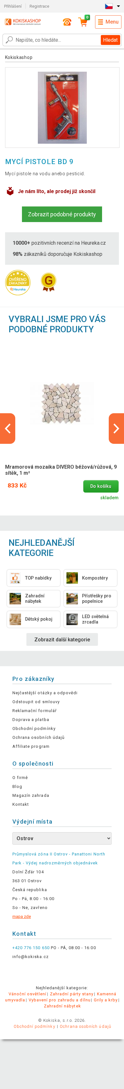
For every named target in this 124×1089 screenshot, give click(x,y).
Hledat (110, 40)
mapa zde (21, 916)
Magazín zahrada (30, 795)
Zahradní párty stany (72, 994)
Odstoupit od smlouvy (36, 701)
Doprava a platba (30, 719)
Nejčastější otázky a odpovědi (45, 692)
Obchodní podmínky (34, 728)
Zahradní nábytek (62, 1006)
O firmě (20, 777)
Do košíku (100, 486)
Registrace (39, 6)
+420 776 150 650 (31, 947)
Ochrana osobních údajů (38, 737)
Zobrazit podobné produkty (62, 214)
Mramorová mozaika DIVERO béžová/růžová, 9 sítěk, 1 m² (61, 470)
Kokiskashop (19, 57)
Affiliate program (31, 746)
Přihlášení (13, 6)
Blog (17, 786)
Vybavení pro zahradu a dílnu (60, 1000)
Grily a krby (106, 1000)
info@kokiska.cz (30, 956)
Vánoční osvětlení (28, 994)
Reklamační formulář (34, 710)
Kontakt (20, 804)
